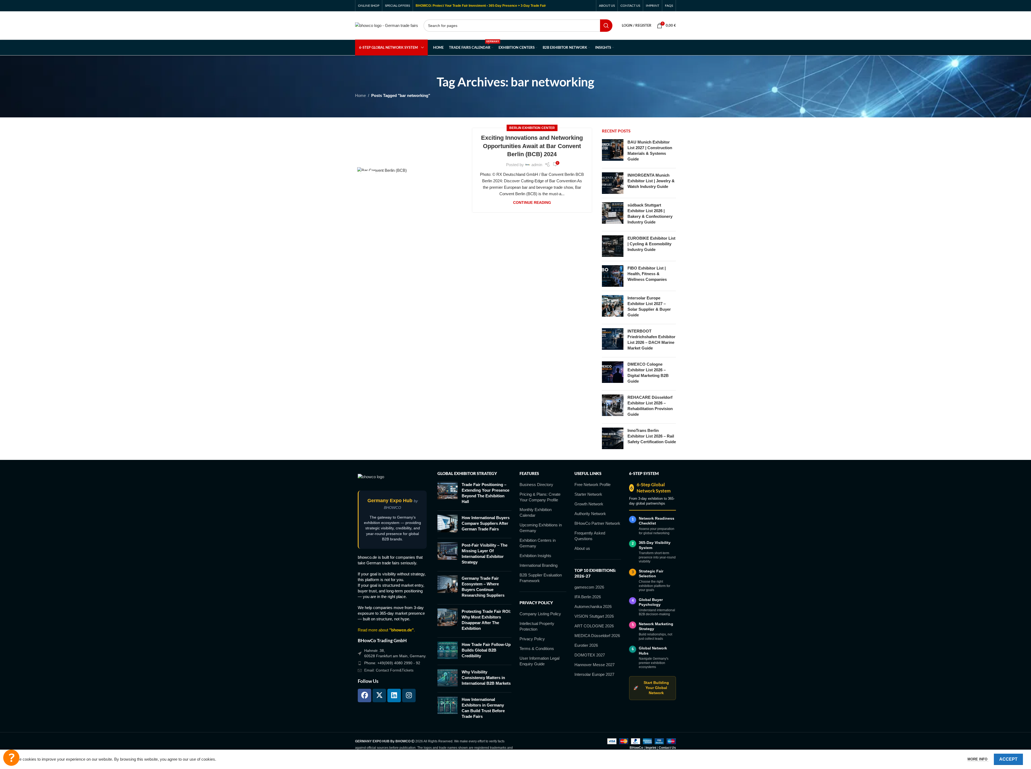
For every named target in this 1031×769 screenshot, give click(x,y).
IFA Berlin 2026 (587, 597)
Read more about (386, 630)
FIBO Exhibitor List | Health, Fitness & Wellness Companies (647, 274)
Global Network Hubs (653, 650)
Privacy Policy (532, 639)
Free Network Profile (592, 484)
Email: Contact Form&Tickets (388, 670)
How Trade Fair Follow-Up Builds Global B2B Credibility (486, 650)
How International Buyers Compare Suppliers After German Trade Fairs (486, 523)
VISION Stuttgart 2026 (594, 616)
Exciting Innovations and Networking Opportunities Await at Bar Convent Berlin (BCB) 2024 (532, 146)
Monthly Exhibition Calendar (536, 512)
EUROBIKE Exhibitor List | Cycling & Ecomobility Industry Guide (651, 244)
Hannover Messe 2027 (594, 664)
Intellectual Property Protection (537, 626)
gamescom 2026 (589, 587)
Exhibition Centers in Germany (538, 543)
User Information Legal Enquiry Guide (539, 661)
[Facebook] (364, 695)
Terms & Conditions (537, 648)
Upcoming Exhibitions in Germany (541, 528)
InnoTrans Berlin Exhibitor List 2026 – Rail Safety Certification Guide (651, 436)
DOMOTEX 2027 (589, 655)
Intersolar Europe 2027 (594, 674)
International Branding (538, 565)
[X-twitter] (379, 695)
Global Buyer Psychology (651, 602)
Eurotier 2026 (586, 645)
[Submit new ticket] (11, 757)
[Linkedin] (394, 695)
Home (360, 95)
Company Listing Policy (540, 613)
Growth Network (588, 504)
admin (536, 164)
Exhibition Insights (535, 555)
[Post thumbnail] (612, 151)
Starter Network (588, 494)
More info (977, 759)
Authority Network (590, 513)
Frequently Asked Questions (589, 536)
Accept (1008, 759)
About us (582, 548)
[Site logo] (386, 25)
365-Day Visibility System (655, 545)
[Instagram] (409, 695)
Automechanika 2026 (593, 606)
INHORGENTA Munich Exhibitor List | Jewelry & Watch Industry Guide (651, 181)
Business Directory (536, 484)
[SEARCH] (606, 25)
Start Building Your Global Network (651, 688)
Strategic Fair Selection (651, 573)
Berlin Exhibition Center (532, 128)
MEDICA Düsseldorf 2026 (597, 635)
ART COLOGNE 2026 (594, 626)
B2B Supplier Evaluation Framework (541, 578)
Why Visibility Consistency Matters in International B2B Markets (486, 678)
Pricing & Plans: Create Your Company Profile (540, 497)
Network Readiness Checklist (656, 521)
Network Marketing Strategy (656, 626)
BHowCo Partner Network (597, 523)
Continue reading (532, 203)
